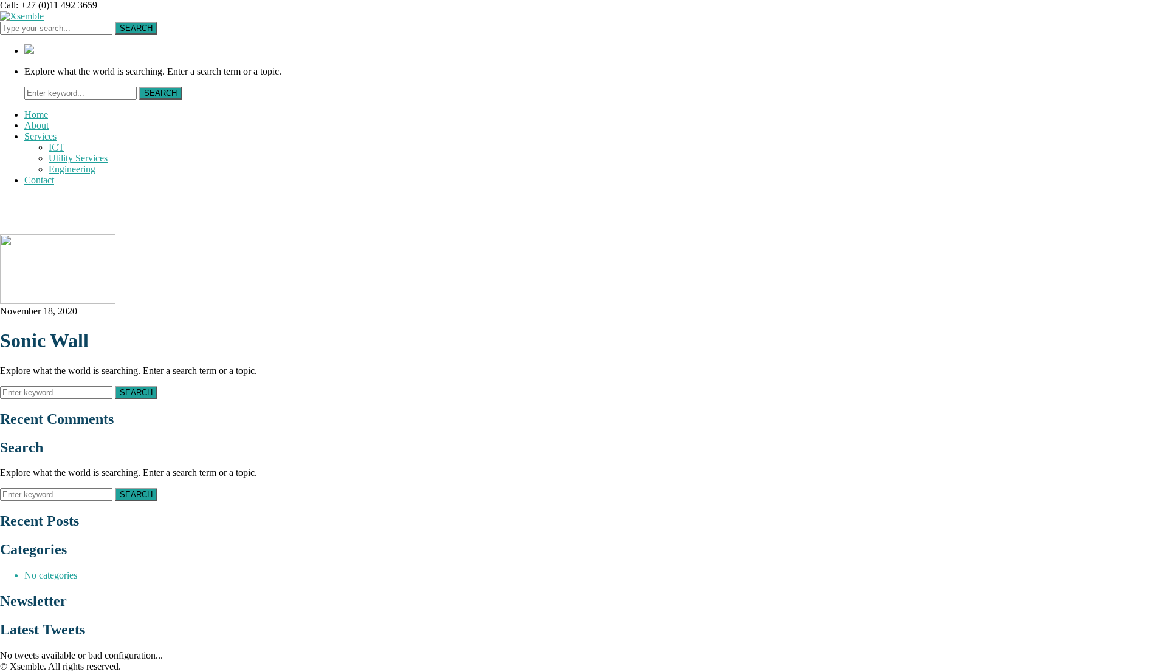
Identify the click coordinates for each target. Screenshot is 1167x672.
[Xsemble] (22, 16)
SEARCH (136, 28)
